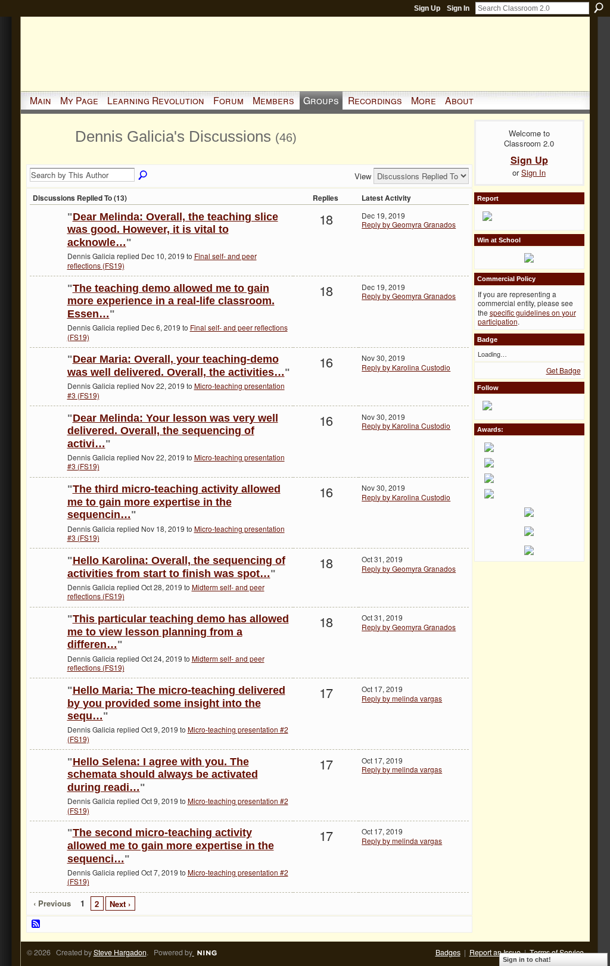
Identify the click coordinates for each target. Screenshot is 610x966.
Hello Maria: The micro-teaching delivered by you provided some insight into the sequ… (176, 703)
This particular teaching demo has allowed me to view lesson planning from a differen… (178, 631)
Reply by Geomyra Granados (409, 224)
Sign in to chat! (527, 959)
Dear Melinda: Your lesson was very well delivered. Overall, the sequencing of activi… (172, 431)
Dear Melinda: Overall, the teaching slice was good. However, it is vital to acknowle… (172, 229)
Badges (447, 952)
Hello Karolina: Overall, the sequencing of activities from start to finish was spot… (176, 566)
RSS (36, 924)
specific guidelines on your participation (527, 317)
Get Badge (563, 370)
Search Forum (143, 175)
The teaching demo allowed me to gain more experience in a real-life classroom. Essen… (171, 301)
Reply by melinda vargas (402, 698)
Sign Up (427, 8)
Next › (120, 903)
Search (598, 7)
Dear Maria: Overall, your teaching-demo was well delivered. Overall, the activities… (176, 365)
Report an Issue (495, 952)
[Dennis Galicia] (49, 157)
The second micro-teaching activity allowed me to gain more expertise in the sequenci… (170, 845)
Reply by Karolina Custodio (406, 367)
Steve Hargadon (120, 952)
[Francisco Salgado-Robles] (47, 236)
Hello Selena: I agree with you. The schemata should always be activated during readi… (162, 774)
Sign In (458, 8)
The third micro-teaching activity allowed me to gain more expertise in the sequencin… (174, 502)
